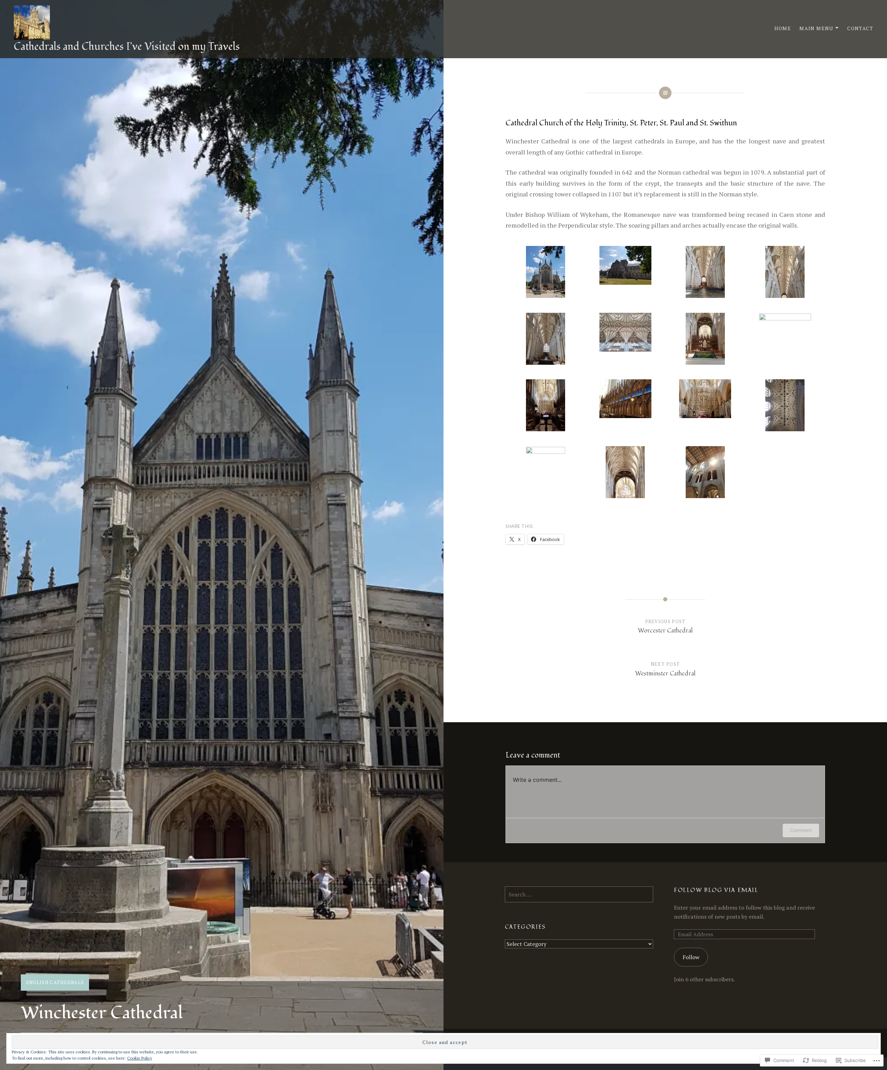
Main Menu (816, 28)
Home (782, 28)
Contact (860, 28)
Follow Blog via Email (716, 890)
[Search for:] (579, 894)
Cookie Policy (139, 1058)
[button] (545, 273)
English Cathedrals (55, 982)
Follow (691, 957)
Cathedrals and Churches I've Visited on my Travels (127, 46)
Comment (801, 830)
